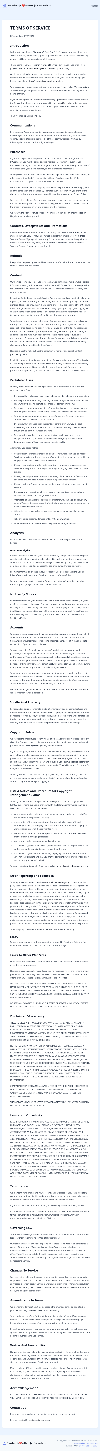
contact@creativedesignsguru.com (72, 103)
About (94, 5)
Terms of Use (92, 1443)
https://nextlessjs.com (36, 68)
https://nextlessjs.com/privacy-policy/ (45, 81)
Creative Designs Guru (88, 1446)
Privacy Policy (79, 1443)
